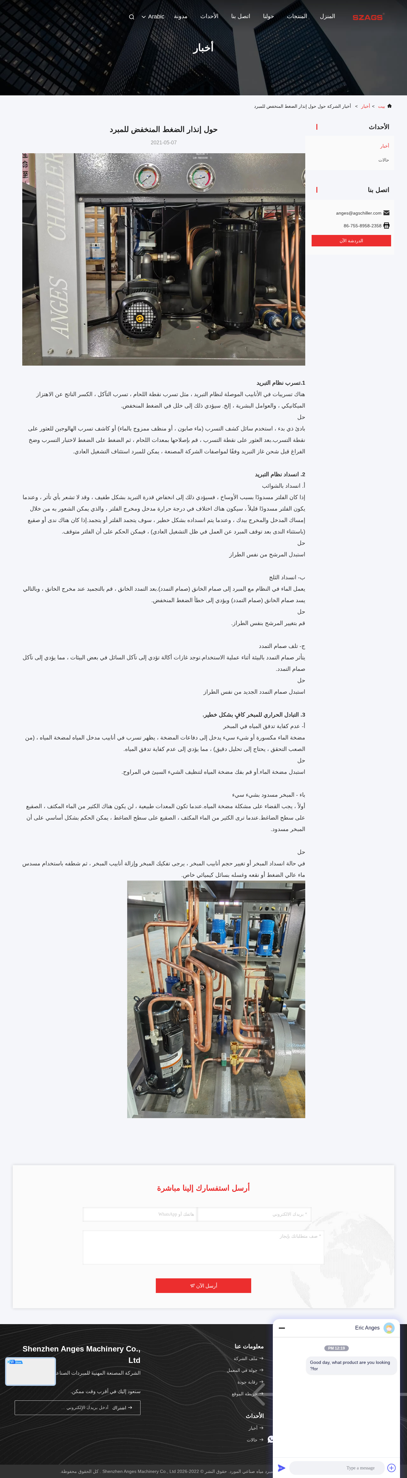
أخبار (365, 106)
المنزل (327, 16)
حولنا (268, 16)
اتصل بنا (240, 16)
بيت (381, 106)
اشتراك (120, 1408)
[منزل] (369, 15)
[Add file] (391, 1468)
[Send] (282, 1468)
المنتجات (297, 16)
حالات (383, 159)
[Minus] (282, 1328)
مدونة (181, 16)
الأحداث (209, 16)
